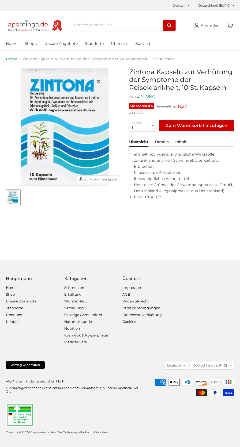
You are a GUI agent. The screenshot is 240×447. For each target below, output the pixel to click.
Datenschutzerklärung (142, 315)
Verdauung (74, 308)
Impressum (132, 287)
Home (12, 43)
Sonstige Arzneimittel (83, 315)
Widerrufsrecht (135, 301)
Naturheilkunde (78, 321)
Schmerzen (74, 287)
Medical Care (75, 342)
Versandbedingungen (141, 308)
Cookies (129, 321)
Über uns (119, 43)
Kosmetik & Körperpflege (86, 335)
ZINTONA (145, 96)
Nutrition (72, 328)
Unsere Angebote (61, 43)
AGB (126, 294)
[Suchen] (169, 25)
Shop (30, 43)
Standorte (94, 43)
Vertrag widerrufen (25, 365)
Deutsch (179, 5)
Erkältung (73, 294)
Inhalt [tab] (181, 142)
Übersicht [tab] (138, 142)
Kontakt (142, 43)
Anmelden (210, 25)
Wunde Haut (75, 301)
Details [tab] (162, 142)
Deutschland (214, 5)
